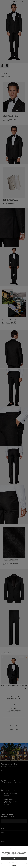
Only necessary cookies (14, 862)
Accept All (14, 858)
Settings (14, 865)
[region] (14, 857)
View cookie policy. (17, 854)
